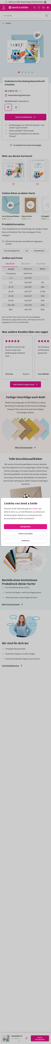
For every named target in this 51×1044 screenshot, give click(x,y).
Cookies (35, 508)
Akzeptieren (25, 526)
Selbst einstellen (25, 533)
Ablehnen (26, 540)
